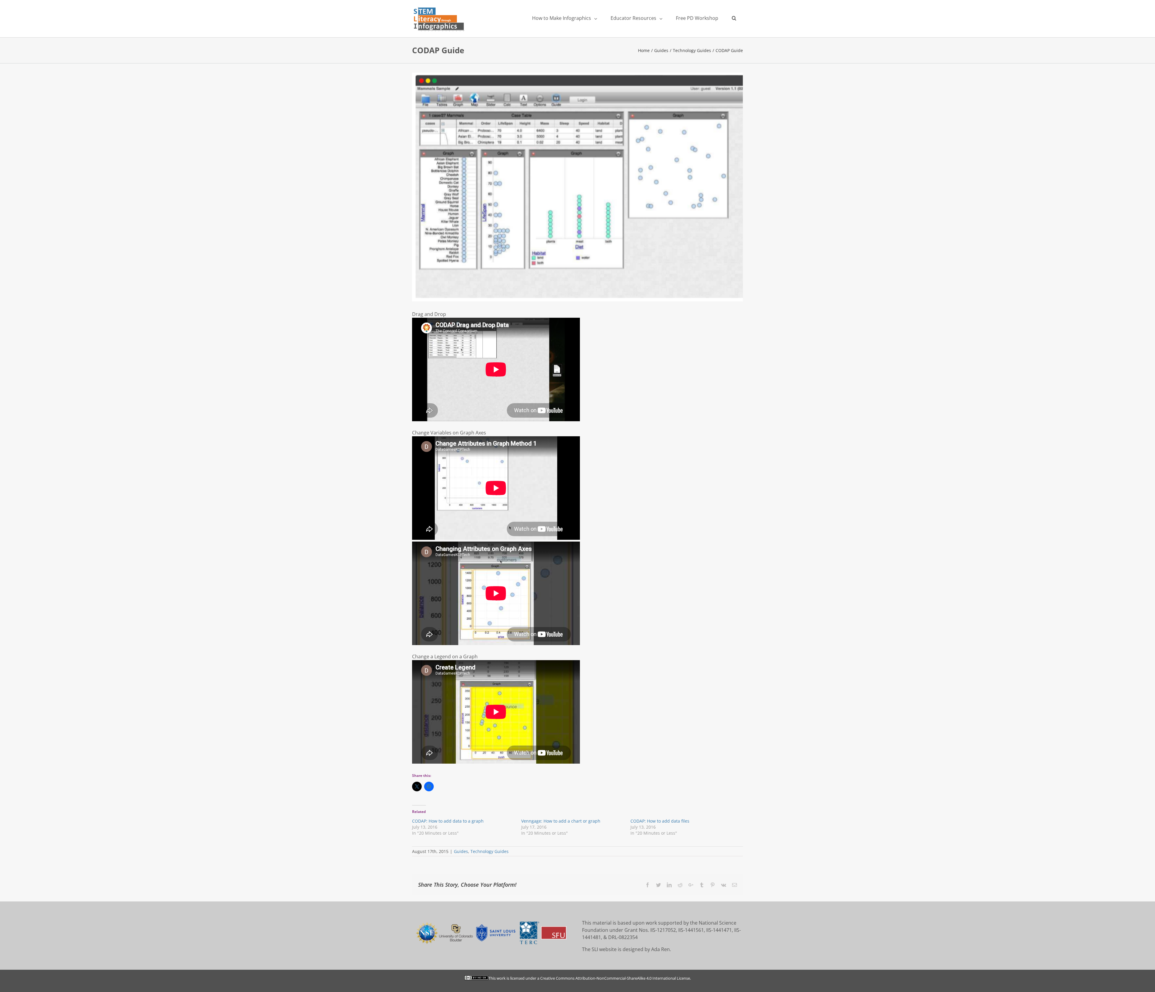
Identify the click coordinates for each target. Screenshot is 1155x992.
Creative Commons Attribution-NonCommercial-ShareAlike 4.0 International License (615, 978)
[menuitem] (564, 18)
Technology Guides (489, 851)
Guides (461, 851)
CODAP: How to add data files (659, 821)
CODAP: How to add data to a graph (448, 821)
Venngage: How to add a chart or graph (560, 821)
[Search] (734, 18)
